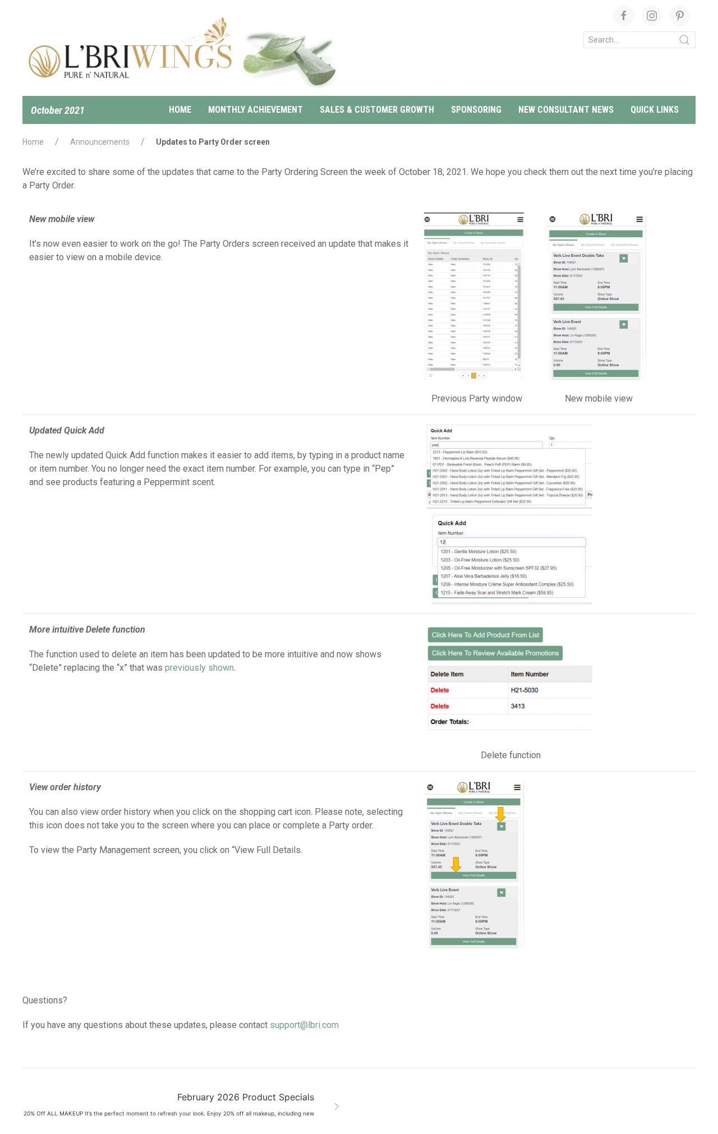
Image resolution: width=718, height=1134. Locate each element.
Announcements (100, 141)
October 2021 (58, 110)
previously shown (199, 667)
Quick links (654, 109)
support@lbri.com (304, 1025)
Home (180, 109)
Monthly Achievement (255, 109)
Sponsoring (476, 109)
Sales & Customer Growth (377, 109)
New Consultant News (566, 109)
